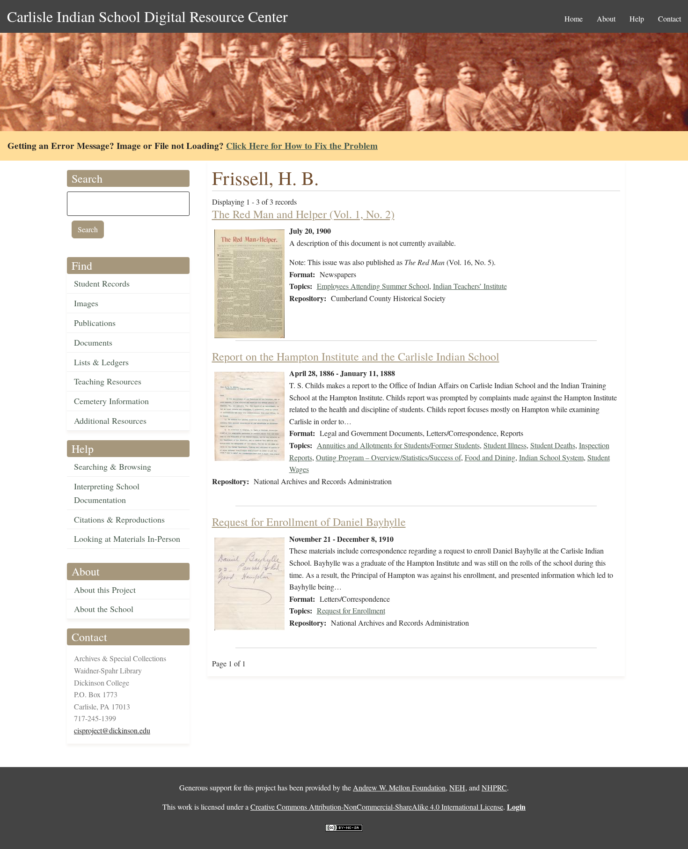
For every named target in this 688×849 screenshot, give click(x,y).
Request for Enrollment (351, 610)
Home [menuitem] (573, 18)
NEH (457, 787)
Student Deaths (552, 445)
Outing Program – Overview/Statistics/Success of (388, 457)
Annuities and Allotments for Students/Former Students (398, 445)
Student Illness (505, 445)
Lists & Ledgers (101, 362)
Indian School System (551, 457)
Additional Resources (110, 420)
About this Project (105, 589)
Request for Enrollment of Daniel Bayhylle (309, 521)
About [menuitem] (606, 18)
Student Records (102, 283)
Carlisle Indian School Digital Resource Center (147, 16)
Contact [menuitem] (669, 18)
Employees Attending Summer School (373, 286)
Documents (93, 342)
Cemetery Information (111, 400)
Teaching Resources (107, 381)
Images (86, 303)
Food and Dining (490, 457)
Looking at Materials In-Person (127, 538)
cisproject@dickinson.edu (112, 730)
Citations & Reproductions (119, 519)
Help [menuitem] (636, 18)
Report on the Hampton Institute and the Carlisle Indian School (355, 356)
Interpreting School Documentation (106, 492)
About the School (103, 608)
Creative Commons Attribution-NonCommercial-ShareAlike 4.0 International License (376, 807)
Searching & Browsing (112, 466)
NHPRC (494, 787)
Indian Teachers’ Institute (470, 286)
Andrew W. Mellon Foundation (399, 787)
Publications (95, 322)
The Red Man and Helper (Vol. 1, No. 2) (303, 214)
